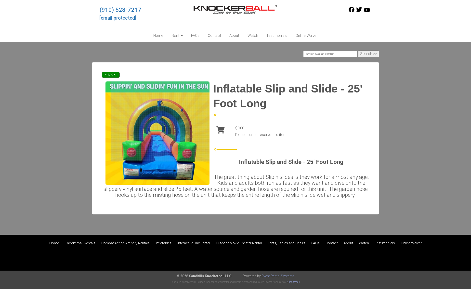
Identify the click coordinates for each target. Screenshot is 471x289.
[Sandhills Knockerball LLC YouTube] (367, 11)
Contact (214, 35)
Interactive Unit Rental (193, 243)
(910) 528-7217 (120, 9)
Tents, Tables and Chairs (286, 243)
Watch (253, 35)
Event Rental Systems (278, 276)
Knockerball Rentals (80, 243)
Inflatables (163, 243)
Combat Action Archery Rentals (125, 243)
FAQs (195, 35)
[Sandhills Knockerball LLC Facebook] (351, 11)
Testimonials (276, 35)
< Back (110, 75)
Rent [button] (176, 35)
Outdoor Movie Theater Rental (239, 243)
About (234, 35)
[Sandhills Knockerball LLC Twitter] (359, 11)
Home (158, 35)
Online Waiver (307, 35)
